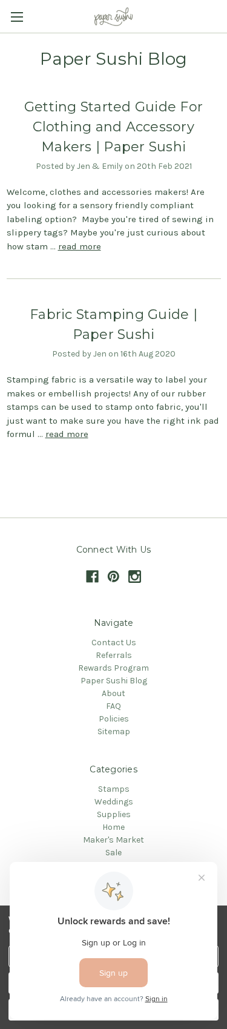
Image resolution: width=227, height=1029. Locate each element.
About (113, 693)
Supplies (114, 814)
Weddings (113, 802)
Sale (113, 852)
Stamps (114, 789)
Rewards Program (113, 668)
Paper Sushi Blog (114, 681)
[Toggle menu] (16, 16)
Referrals (114, 655)
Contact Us (113, 642)
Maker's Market (113, 840)
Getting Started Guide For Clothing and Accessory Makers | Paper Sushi (113, 127)
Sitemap (113, 731)
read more (79, 246)
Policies (114, 719)
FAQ (113, 706)
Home (113, 827)
